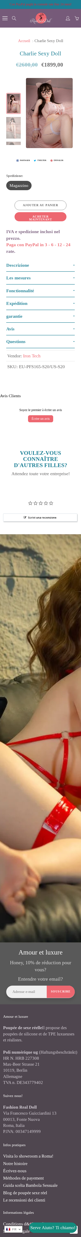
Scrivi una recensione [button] (42, 517)
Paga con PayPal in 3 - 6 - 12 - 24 (38, 244)
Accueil (24, 41)
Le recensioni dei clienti (24, 1200)
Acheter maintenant (40, 218)
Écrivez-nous (14, 1171)
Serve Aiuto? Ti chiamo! (52, 1227)
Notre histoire (15, 1163)
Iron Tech (31, 355)
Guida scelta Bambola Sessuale (30, 1185)
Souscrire (61, 991)
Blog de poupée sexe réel (25, 1193)
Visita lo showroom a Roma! (28, 1156)
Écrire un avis (41, 418)
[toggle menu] (5, 18)
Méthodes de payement (23, 1178)
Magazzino (19, 185)
